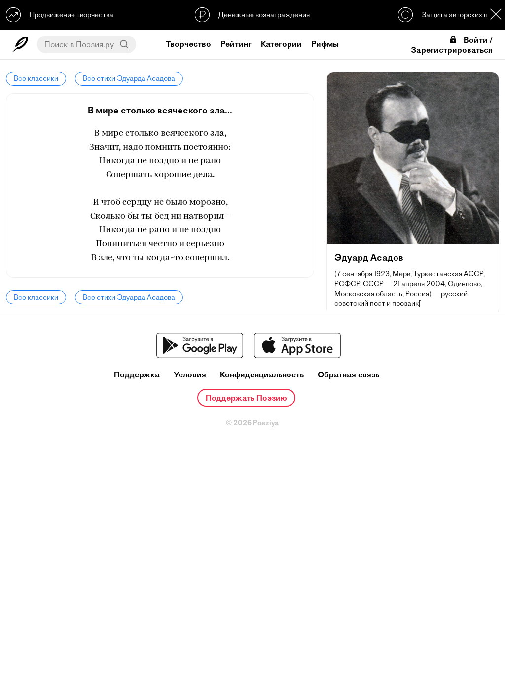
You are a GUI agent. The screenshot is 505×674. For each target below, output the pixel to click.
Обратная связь (348, 375)
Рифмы (325, 44)
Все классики (36, 78)
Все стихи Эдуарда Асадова (129, 78)
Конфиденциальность (262, 375)
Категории (281, 44)
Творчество (188, 44)
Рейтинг (236, 44)
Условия (190, 375)
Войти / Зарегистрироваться (452, 45)
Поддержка (137, 375)
